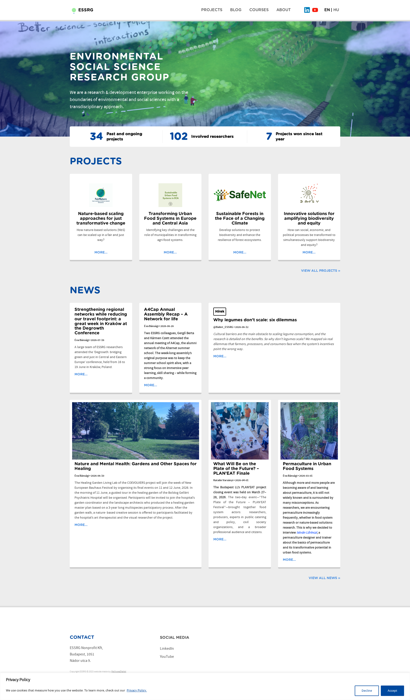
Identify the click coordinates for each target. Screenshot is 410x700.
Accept (392, 691)
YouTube (167, 656)
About (283, 10)
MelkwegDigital (118, 671)
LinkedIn (167, 648)
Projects (211, 10)
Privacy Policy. (137, 690)
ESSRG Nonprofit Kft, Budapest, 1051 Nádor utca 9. (86, 654)
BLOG (236, 10)
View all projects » (320, 270)
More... (100, 252)
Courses (259, 10)
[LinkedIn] (307, 10)
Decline (367, 691)
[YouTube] (315, 10)
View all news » (324, 578)
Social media (174, 638)
